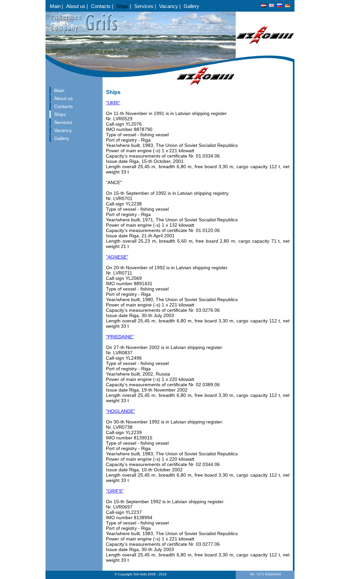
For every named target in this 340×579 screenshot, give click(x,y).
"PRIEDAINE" (120, 336)
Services (144, 6)
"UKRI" (113, 102)
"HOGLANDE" (120, 411)
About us (76, 6)
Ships (123, 6)
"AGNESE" (117, 257)
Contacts (101, 6)
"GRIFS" (115, 491)
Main (56, 6)
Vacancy (169, 6)
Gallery (191, 6)
